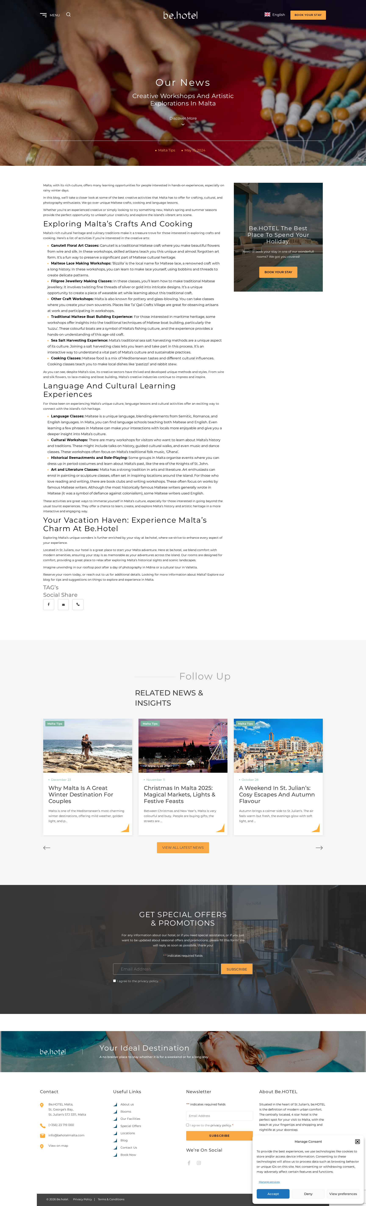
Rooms (126, 1111)
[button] (357, 1142)
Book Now (128, 1155)
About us (127, 1104)
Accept (273, 1194)
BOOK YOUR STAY (308, 15)
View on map (58, 1146)
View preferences (343, 1194)
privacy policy (148, 981)
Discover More (183, 118)
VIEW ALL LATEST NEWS (183, 848)
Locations (128, 1133)
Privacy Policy (82, 1199)
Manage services (269, 1181)
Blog (124, 1140)
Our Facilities (130, 1119)
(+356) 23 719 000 (61, 1125)
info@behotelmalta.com (67, 1135)
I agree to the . (138, 981)
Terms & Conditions (111, 1199)
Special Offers (131, 1126)
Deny (308, 1194)
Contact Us (129, 1147)
